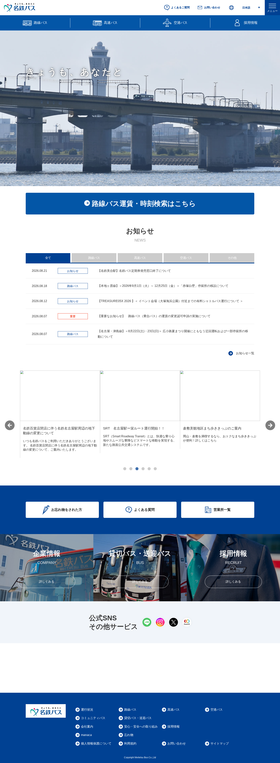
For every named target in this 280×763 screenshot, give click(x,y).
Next (270, 425)
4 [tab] (143, 468)
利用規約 (130, 743)
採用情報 (173, 726)
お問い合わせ (176, 743)
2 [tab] (130, 468)
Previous (10, 425)
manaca (86, 735)
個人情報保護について (96, 743)
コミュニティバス (93, 718)
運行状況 (87, 709)
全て (48, 257)
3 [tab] (136, 468)
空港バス (186, 257)
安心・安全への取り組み (141, 726)
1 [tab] (124, 468)
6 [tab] (155, 468)
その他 (232, 257)
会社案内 (87, 726)
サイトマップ (219, 743)
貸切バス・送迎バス (138, 718)
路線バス (94, 257)
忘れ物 (128, 735)
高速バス (140, 257)
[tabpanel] (60, 411)
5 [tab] (149, 468)
